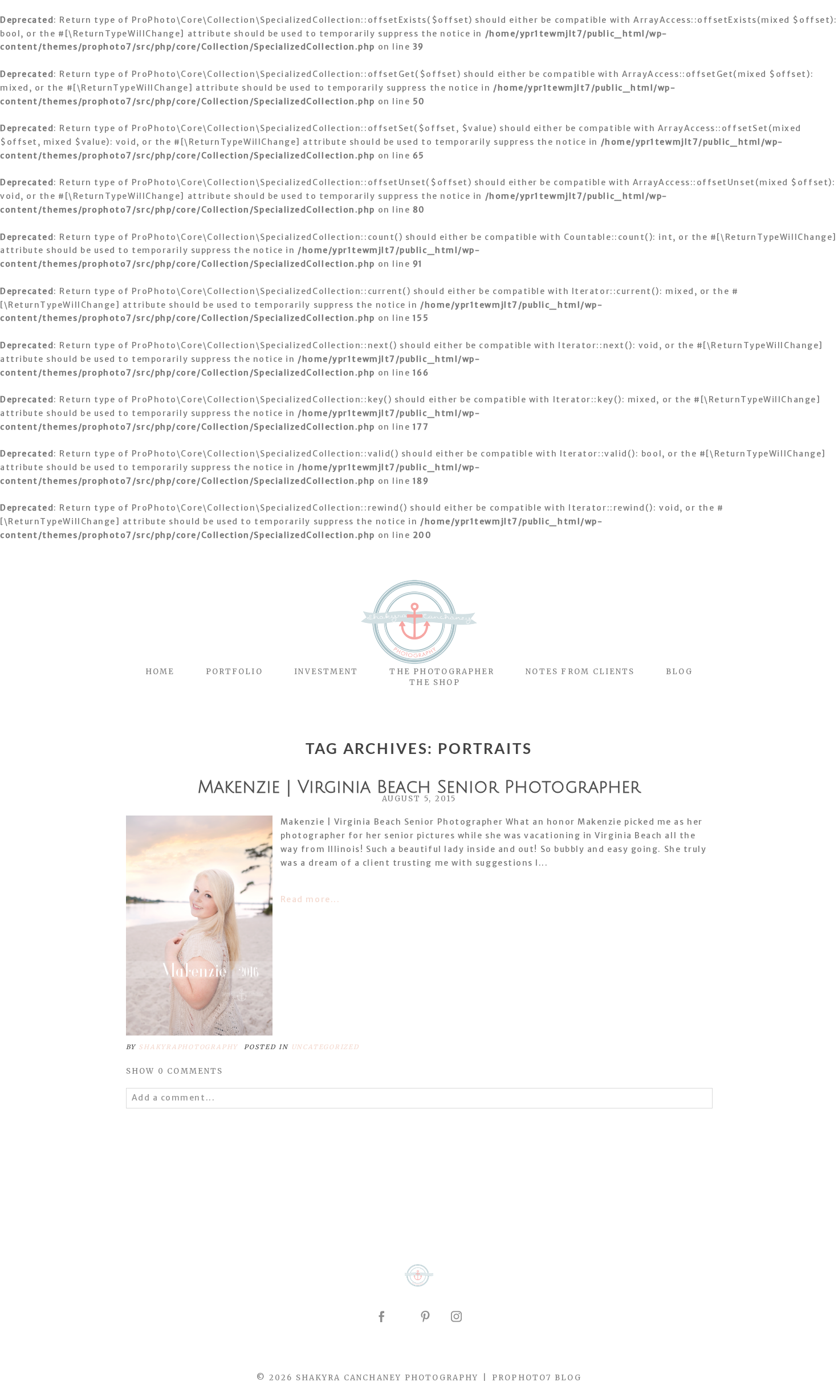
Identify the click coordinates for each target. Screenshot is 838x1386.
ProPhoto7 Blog (536, 1378)
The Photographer (441, 671)
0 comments (174, 1071)
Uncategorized (325, 1047)
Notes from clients (580, 671)
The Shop (434, 682)
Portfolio (234, 671)
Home (159, 671)
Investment (326, 671)
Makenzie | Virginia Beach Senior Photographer (419, 787)
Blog (679, 671)
